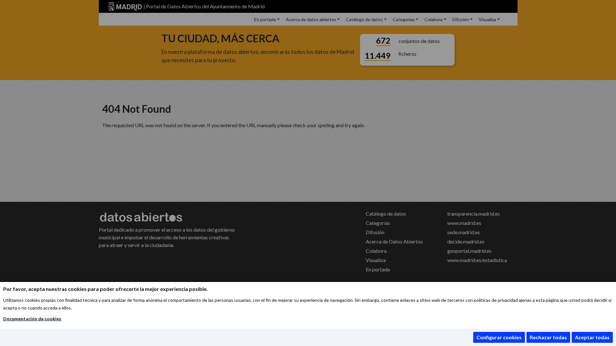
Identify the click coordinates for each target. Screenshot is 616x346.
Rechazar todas (548, 337)
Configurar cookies (499, 337)
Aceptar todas (592, 337)
